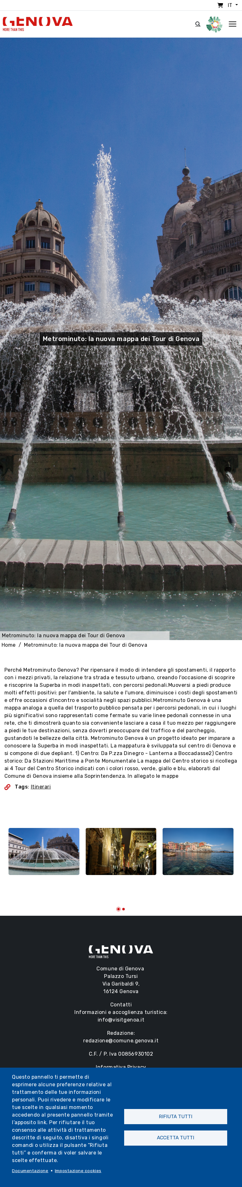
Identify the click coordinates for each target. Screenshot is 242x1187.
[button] (118, 909)
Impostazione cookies (78, 1170)
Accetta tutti (175, 1138)
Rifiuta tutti (175, 1116)
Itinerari (41, 787)
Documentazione (30, 1170)
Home (9, 645)
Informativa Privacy (121, 1067)
